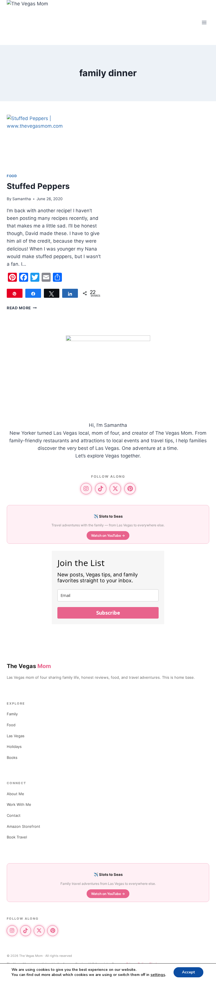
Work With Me (19, 804)
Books (12, 757)
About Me (15, 793)
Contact (14, 815)
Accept (188, 972)
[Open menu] (204, 22)
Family (12, 714)
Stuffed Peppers (38, 186)
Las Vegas (15, 736)
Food (12, 176)
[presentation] (54, 141)
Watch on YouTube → (108, 535)
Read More (22, 308)
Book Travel (17, 837)
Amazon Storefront (23, 826)
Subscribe (108, 612)
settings (157, 974)
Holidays (14, 746)
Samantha (21, 199)
